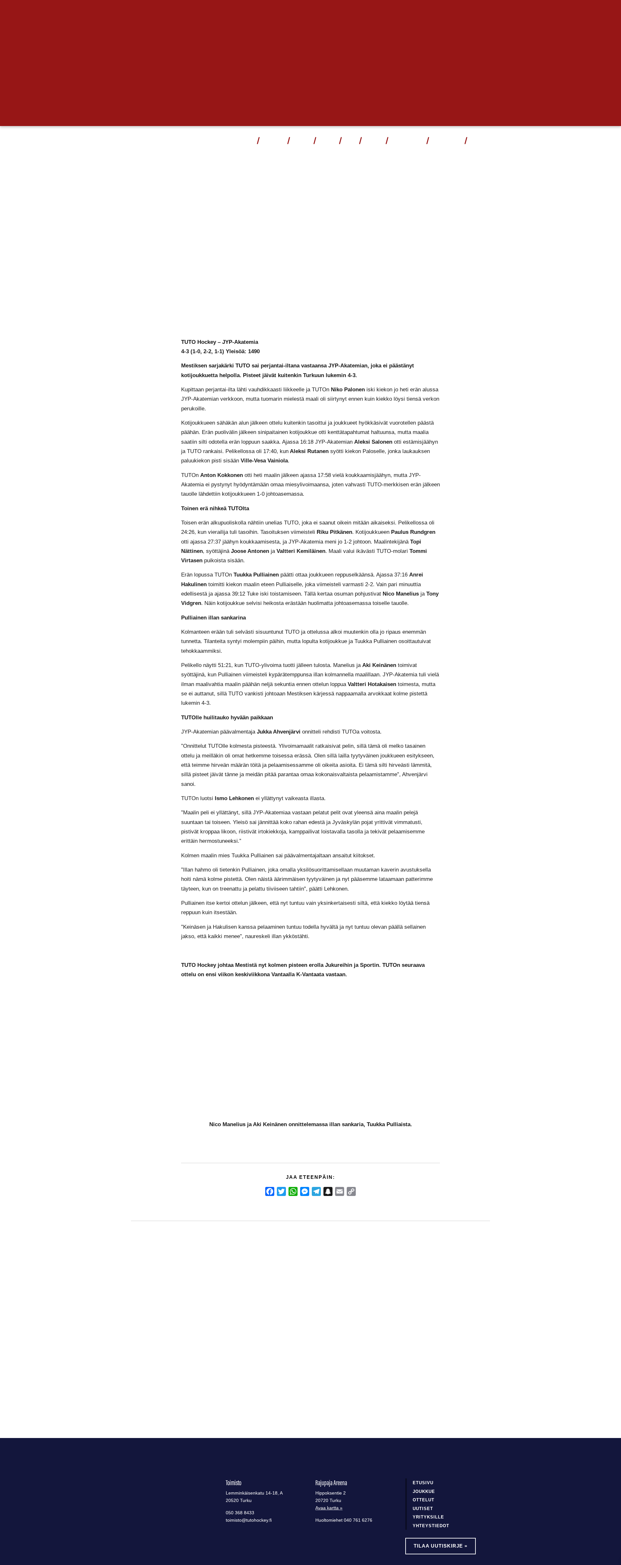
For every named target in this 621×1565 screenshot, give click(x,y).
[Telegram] (316, 1191)
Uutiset (327, 140)
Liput (247, 140)
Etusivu (423, 1482)
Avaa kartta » (329, 1508)
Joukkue (301, 140)
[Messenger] (304, 1191)
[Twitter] (281, 1191)
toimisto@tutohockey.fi (249, 1520)
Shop (349, 140)
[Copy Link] (351, 1191)
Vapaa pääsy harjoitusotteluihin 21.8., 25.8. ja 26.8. (302, 1334)
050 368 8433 (240, 1512)
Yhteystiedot (446, 140)
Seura (371, 140)
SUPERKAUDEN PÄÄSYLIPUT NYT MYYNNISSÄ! (174, 1334)
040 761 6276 (358, 1520)
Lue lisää (156, 1387)
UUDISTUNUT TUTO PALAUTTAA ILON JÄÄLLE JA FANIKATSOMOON (420, 1339)
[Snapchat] (328, 1191)
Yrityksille (428, 1517)
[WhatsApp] (293, 1191)
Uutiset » (468, 12)
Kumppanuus (404, 140)
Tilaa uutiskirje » (440, 1546)
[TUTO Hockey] (149, 140)
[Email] (339, 1191)
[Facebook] (270, 1191)
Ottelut (270, 140)
